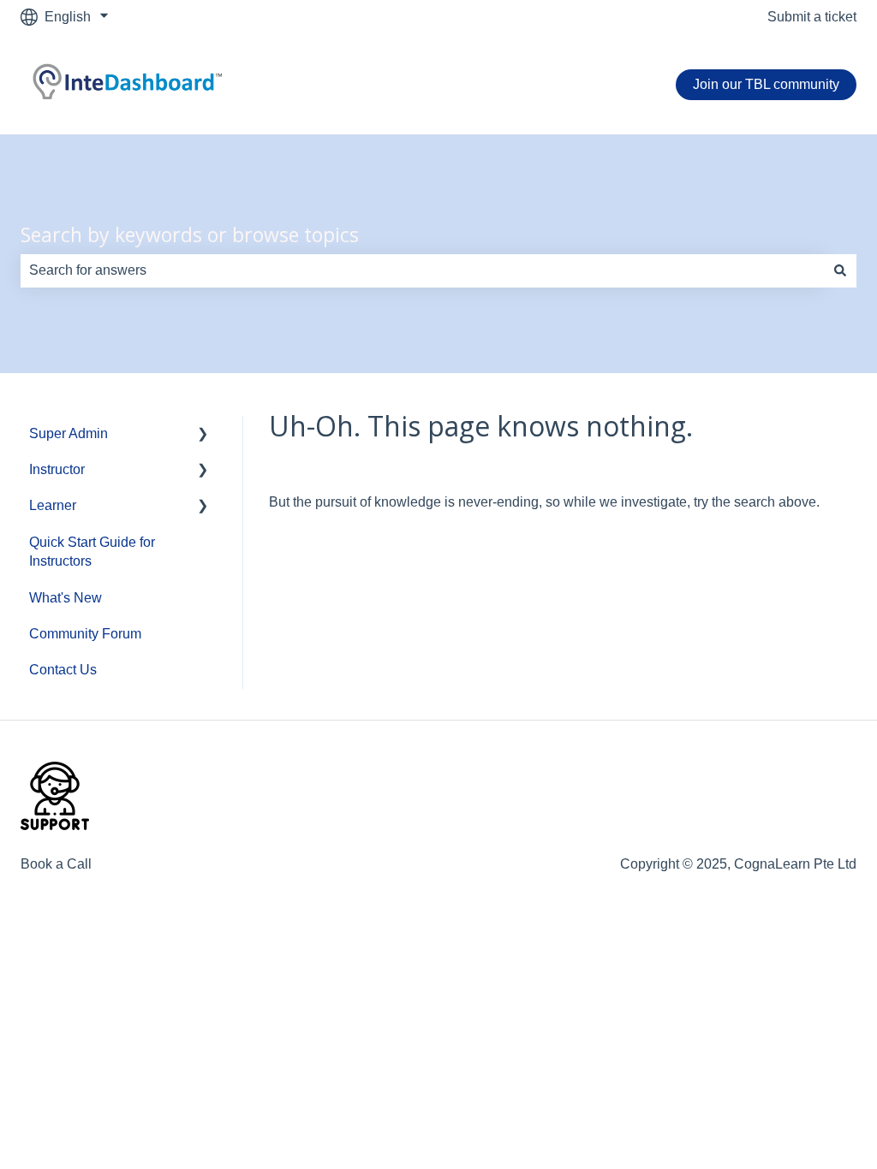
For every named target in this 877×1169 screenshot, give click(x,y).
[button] (203, 435)
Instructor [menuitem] (57, 469)
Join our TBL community (766, 84)
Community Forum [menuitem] (85, 633)
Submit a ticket (811, 16)
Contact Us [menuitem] (63, 669)
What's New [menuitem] (65, 597)
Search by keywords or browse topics (190, 234)
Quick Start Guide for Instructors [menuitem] (92, 551)
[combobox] (422, 270)
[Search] (840, 270)
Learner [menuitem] (52, 505)
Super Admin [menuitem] (68, 433)
